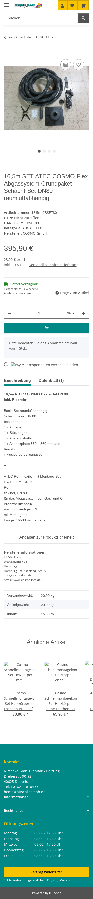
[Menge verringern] (9, 313)
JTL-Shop (55, 893)
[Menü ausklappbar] (6, 3)
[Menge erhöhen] (83, 313)
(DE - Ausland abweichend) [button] (24, 291)
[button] (62, 5)
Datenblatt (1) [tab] (51, 380)
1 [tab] (39, 151)
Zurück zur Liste (19, 37)
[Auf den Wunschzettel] (78, 64)
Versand (65, 880)
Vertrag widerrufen (47, 872)
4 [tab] (54, 151)
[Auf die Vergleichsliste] (65, 64)
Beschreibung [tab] (17, 380)
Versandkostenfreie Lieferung (53, 264)
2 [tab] (44, 151)
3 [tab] (49, 151)
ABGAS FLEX (32, 228)
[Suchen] (83, 18)
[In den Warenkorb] (8, 52)
